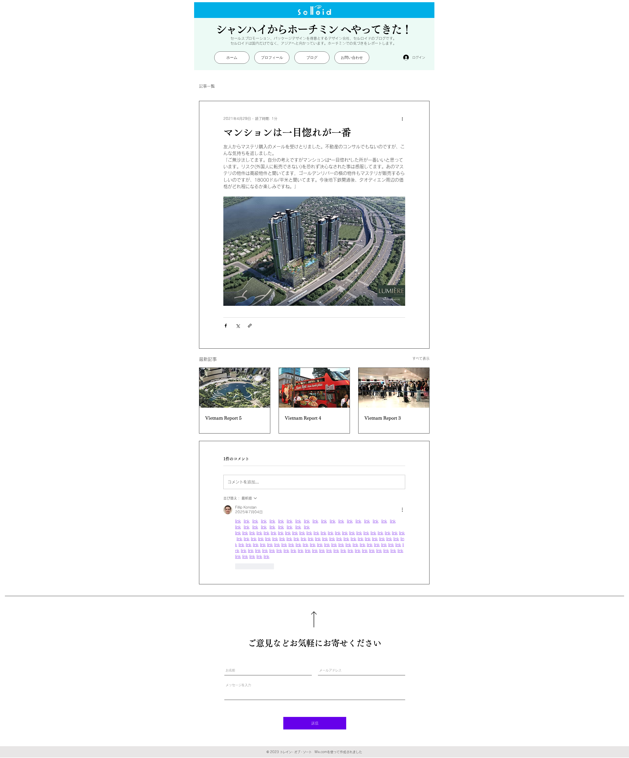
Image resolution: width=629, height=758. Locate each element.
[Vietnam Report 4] (314, 388)
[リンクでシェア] (249, 325)
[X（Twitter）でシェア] (237, 325)
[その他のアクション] (402, 119)
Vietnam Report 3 (382, 418)
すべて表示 (420, 358)
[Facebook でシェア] (225, 325)
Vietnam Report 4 (303, 418)
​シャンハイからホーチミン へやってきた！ (313, 29)
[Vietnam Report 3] (393, 388)
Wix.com (320, 752)
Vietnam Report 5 (223, 418)
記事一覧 (207, 86)
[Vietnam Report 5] (234, 388)
